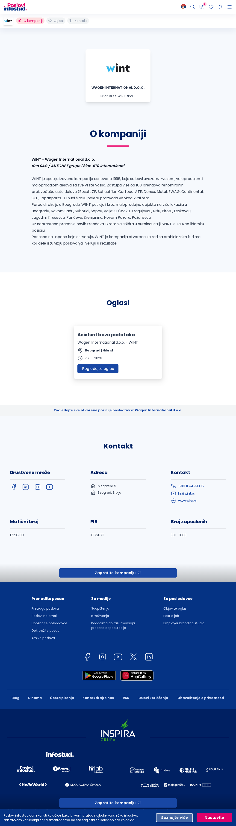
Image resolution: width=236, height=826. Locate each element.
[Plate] (201, 7)
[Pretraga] (192, 7)
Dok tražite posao (45, 630)
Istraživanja (100, 616)
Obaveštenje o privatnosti (200, 698)
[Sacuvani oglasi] (211, 7)
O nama (35, 698)
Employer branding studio (183, 623)
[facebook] (13, 487)
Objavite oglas (174, 608)
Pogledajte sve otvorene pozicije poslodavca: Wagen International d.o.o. (118, 410)
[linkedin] (148, 657)
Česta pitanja (62, 698)
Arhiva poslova (43, 638)
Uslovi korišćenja (153, 698)
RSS (126, 698)
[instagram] (37, 487)
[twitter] (133, 657)
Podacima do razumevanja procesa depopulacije (113, 625)
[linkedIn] (25, 487)
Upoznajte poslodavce (49, 623)
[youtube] (49, 487)
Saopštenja (100, 608)
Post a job (171, 616)
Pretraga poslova (45, 608)
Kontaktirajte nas (98, 698)
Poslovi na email (44, 616)
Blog (15, 698)
